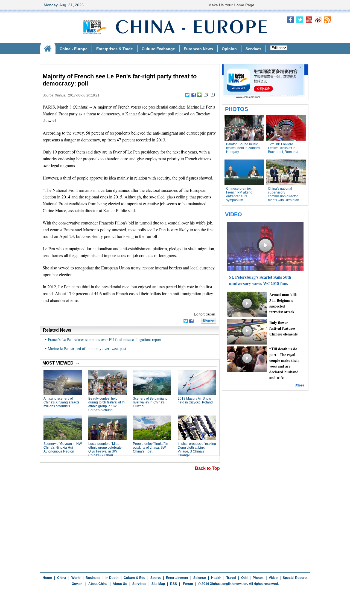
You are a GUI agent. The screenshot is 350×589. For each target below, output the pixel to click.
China (61, 578)
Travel (231, 578)
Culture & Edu (134, 578)
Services (139, 584)
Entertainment (177, 578)
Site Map (158, 584)
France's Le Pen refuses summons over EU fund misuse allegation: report (104, 339)
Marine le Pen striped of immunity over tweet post (87, 348)
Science (199, 578)
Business (93, 578)
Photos (258, 578)
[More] (199, 94)
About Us (120, 584)
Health (216, 578)
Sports (155, 578)
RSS (173, 584)
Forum (187, 584)
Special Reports (295, 578)
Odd (244, 578)
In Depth (112, 578)
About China (97, 584)
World (75, 578)
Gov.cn (77, 584)
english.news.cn (234, 584)
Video (273, 578)
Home (47, 578)
